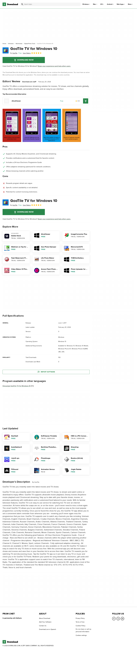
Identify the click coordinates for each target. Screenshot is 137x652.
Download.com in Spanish (47, 629)
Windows (85, 4)
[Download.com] (10, 4)
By (13, 53)
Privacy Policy (80, 618)
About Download (44, 618)
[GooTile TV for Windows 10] (6, 50)
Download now (25, 60)
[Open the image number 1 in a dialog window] (31, 125)
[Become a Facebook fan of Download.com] (114, 618)
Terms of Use (80, 622)
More (129, 4)
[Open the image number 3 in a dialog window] (71, 125)
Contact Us (42, 626)
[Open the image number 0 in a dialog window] (12, 125)
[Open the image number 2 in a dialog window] (51, 125)
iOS (101, 4)
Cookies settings (81, 635)
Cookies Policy (80, 626)
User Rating (27, 53)
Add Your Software (45, 622)
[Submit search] (22, 4)
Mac (94, 4)
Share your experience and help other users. (54, 66)
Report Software (48, 372)
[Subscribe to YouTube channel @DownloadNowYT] (122, 618)
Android (109, 4)
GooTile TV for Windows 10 (33, 48)
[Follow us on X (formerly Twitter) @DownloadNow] (118, 618)
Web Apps (120, 4)
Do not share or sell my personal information (83, 630)
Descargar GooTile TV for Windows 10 (17, 386)
